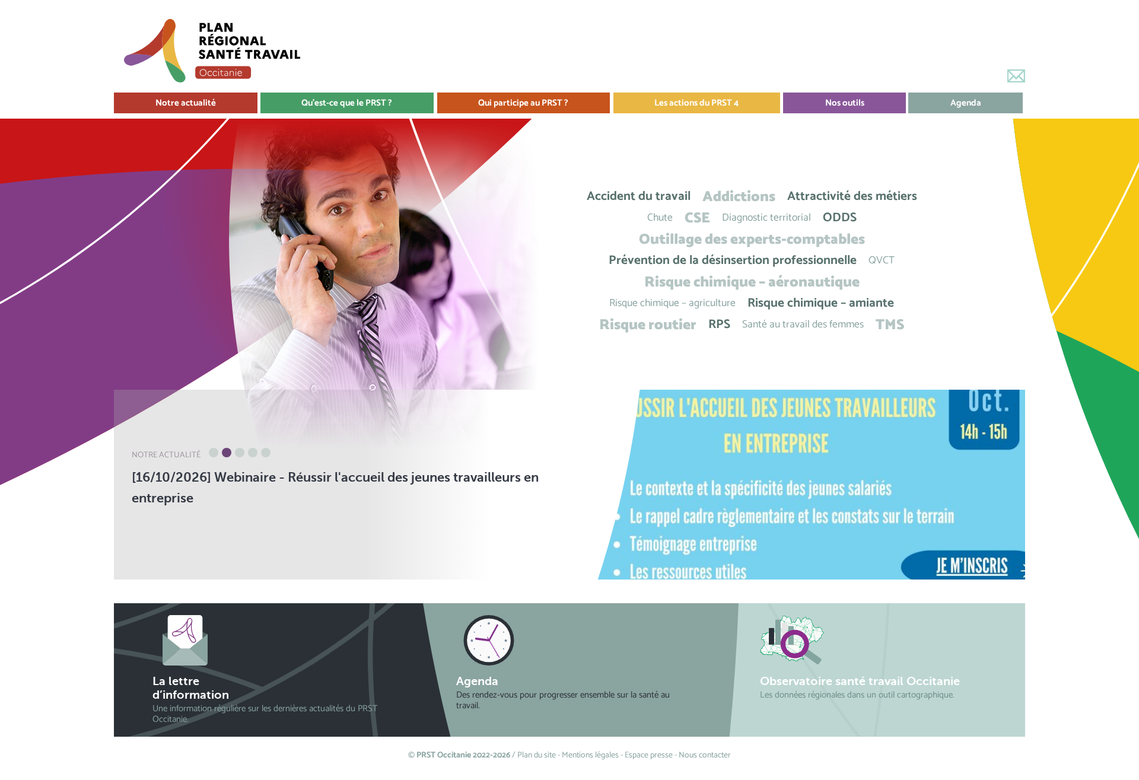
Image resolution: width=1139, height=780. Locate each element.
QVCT (881, 261)
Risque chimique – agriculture (672, 303)
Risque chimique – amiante (820, 303)
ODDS (840, 218)
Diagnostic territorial (766, 218)
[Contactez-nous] (1016, 75)
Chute (660, 218)
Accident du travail (639, 196)
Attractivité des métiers (852, 196)
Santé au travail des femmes (803, 325)
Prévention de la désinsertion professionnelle (733, 261)
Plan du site (536, 755)
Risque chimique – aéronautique (752, 282)
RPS (719, 325)
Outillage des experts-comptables (752, 239)
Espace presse (649, 755)
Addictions (738, 196)
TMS (890, 325)
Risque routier (647, 325)
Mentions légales (590, 755)
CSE (697, 218)
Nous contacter (705, 755)
